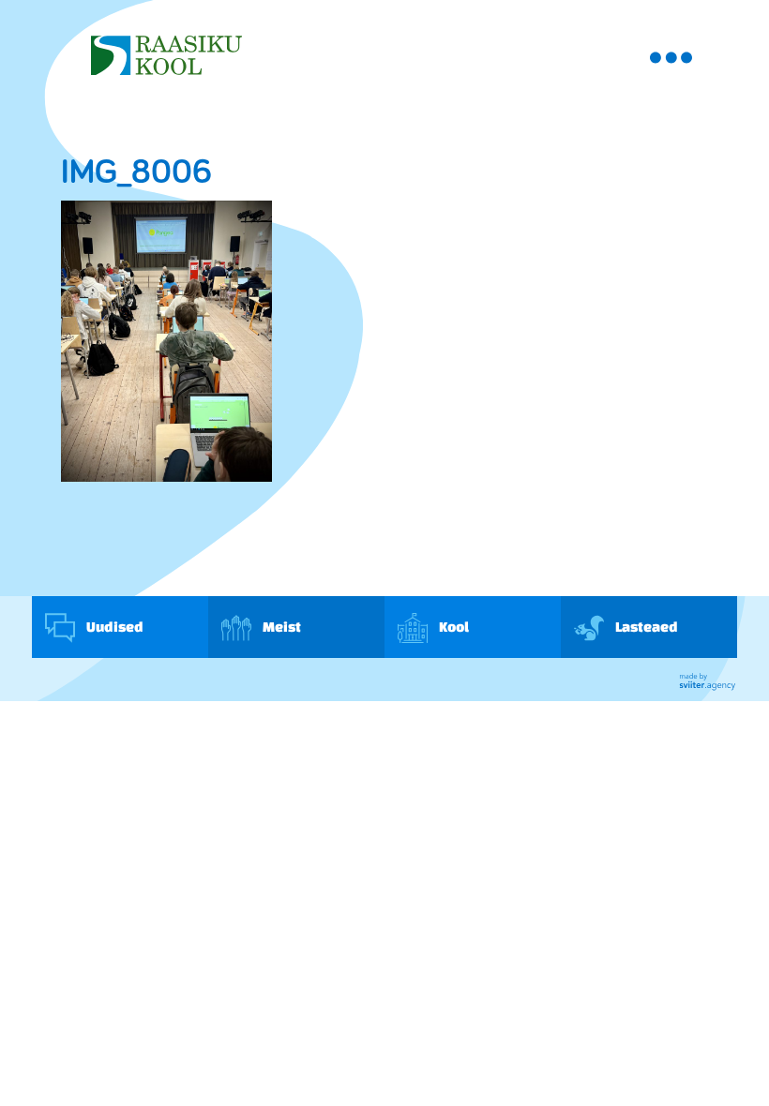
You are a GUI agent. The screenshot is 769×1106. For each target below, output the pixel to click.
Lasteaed (645, 627)
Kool (453, 627)
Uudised (113, 627)
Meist (281, 627)
